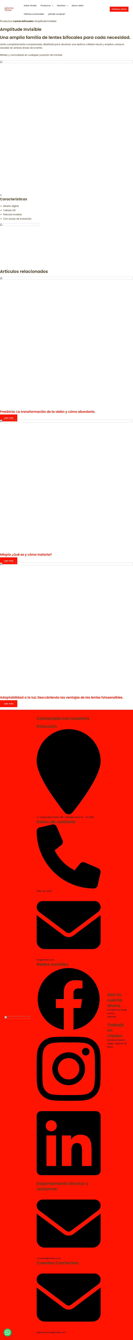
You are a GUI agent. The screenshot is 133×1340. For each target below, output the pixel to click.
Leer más (8, 417)
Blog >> (114, 1055)
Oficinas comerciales (34, 14)
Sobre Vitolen (30, 5)
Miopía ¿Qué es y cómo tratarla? (26, 554)
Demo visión (78, 5)
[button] (52, 5)
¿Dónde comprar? (56, 14)
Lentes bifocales (23, 21)
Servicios (61, 5)
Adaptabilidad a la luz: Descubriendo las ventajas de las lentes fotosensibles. (61, 697)
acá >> (120, 1016)
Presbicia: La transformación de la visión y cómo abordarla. (48, 412)
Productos (46, 5)
